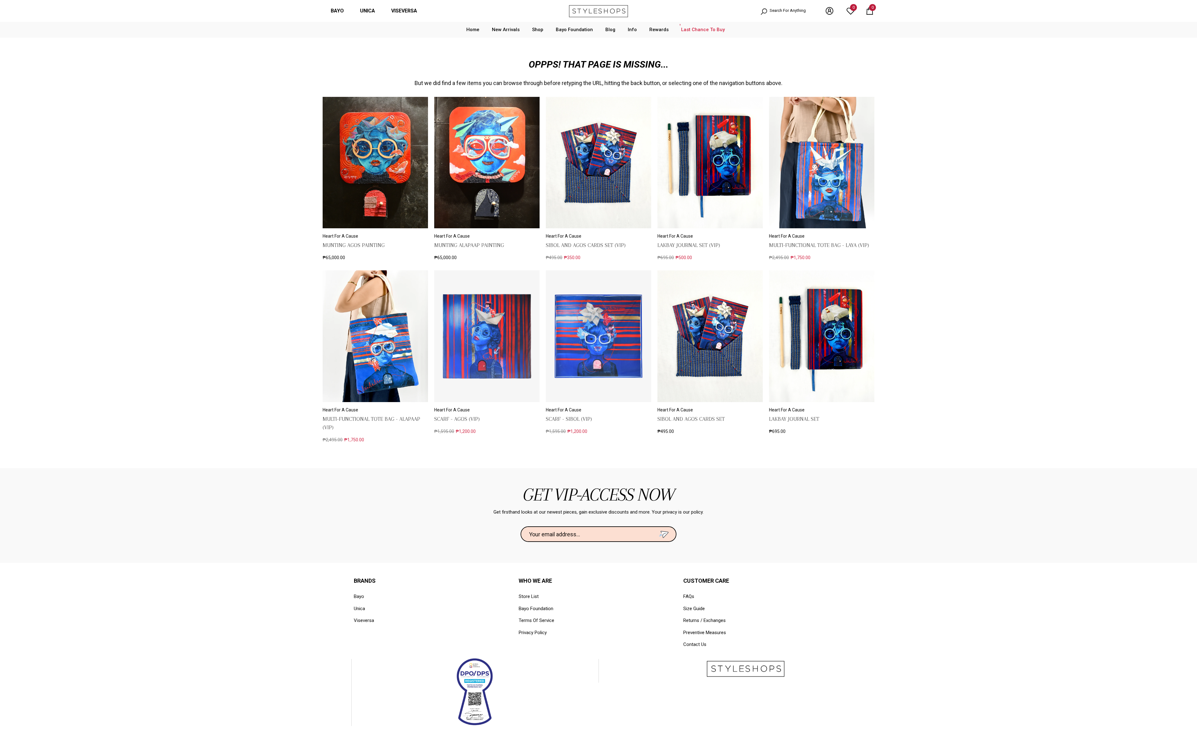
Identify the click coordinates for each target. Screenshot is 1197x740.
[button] (869, 11)
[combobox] (791, 11)
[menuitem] (337, 11)
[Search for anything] (786, 11)
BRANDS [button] (365, 580)
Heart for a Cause (340, 236)
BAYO (337, 11)
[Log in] (829, 11)
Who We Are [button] (535, 580)
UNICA (367, 11)
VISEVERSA (404, 11)
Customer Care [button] (706, 580)
